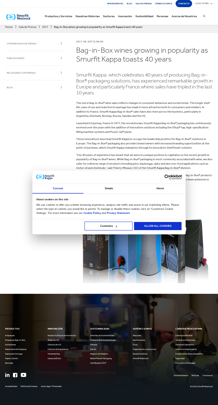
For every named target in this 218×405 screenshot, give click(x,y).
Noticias (195, 375)
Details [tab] (109, 188)
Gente (93, 349)
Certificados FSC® (98, 363)
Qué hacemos (139, 340)
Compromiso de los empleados (189, 354)
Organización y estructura (144, 349)
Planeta (93, 344)
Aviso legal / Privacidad (51, 386)
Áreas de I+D (53, 340)
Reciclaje (9, 363)
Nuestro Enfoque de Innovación (62, 335)
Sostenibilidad (144, 16)
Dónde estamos (163, 3)
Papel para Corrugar (14, 354)
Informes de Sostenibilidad (102, 335)
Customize (106, 226)
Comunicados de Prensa (22, 43)
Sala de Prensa (144, 3)
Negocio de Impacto (99, 354)
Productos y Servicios (58, 16)
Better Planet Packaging (101, 358)
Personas (162, 16)
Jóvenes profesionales (185, 340)
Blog (129, 3)
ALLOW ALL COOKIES (158, 226)
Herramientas (54, 354)
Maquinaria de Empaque (15, 349)
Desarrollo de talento (184, 344)
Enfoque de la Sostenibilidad (103, 340)
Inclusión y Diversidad (185, 363)
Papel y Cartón (11, 358)
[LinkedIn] (7, 375)
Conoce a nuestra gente (186, 349)
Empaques (10, 335)
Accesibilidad (11, 386)
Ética (135, 344)
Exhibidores (10, 344)
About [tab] (160, 188)
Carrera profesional (183, 335)
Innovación (125, 16)
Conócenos (208, 375)
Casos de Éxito (54, 358)
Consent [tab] (58, 188)
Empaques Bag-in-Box (15, 340)
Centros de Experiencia (58, 349)
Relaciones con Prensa (21, 72)
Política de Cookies (29, 386)
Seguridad (180, 358)
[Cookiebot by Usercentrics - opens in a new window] (167, 177)
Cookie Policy (92, 213)
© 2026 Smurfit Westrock (201, 386)
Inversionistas (115, 3)
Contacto (183, 3)
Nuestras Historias (88, 16)
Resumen (137, 335)
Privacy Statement (118, 213)
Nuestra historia (140, 354)
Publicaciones (15, 58)
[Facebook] (15, 375)
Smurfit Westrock (141, 358)
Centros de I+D (54, 344)
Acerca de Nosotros (184, 16)
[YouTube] (23, 375)
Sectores (109, 16)
